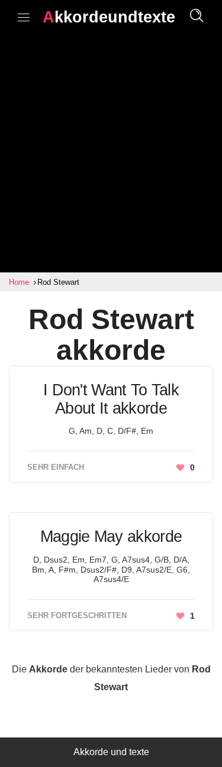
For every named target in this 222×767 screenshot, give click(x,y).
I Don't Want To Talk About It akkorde (111, 399)
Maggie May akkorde (111, 536)
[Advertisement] (111, 155)
